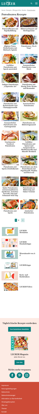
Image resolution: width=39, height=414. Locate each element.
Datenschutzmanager (8, 395)
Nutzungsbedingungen (9, 388)
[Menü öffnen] (36, 3)
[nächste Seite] (23, 220)
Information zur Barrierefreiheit (12, 398)
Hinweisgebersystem (8, 402)
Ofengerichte (16, 10)
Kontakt (4, 412)
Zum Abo (19, 362)
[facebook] (12, 375)
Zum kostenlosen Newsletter (19, 329)
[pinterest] (19, 375)
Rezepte (8, 10)
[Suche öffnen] (31, 3)
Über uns (4, 405)
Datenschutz (6, 392)
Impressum (5, 385)
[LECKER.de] (8, 3)
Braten (24, 10)
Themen (4, 408)
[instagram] (27, 375)
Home (3, 10)
